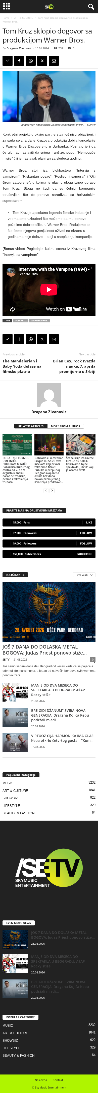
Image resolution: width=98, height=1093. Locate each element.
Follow (86, 533)
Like (89, 522)
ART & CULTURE (23, 18)
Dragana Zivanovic (19, 48)
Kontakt (58, 1080)
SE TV (6, 659)
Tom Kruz (21, 320)
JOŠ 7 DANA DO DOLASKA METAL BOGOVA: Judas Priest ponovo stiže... (45, 650)
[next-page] (52, 490)
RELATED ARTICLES (30, 426)
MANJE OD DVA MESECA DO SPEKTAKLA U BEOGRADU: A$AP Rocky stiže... (58, 690)
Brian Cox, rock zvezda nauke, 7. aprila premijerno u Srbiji (74, 366)
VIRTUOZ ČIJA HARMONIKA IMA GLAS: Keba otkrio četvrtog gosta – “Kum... (62, 738)
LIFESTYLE (11, 806)
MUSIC (8, 783)
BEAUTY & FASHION (18, 813)
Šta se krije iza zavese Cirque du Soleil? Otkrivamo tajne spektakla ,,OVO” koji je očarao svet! (80, 464)
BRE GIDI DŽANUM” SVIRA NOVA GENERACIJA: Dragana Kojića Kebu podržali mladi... (60, 715)
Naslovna (41, 1080)
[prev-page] (45, 490)
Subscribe (84, 554)
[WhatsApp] (31, 61)
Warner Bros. (39, 320)
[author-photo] (49, 395)
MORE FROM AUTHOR (65, 426)
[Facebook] (19, 61)
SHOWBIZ (10, 798)
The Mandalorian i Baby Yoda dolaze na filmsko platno (22, 366)
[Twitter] (42, 61)
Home (6, 18)
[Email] (54, 61)
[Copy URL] (8, 61)
